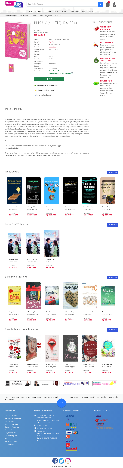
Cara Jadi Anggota (11, 415)
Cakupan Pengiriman (12, 427)
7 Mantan (68, 364)
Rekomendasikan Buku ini (45, 90)
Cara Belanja (9, 421)
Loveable (52, 47)
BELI (50, 79)
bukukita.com (66, 466)
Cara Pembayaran (11, 424)
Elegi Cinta (12, 312)
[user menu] (114, 4)
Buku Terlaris (25, 397)
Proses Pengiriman (11, 435)
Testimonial (110, 72)
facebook (55, 461)
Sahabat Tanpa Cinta (72, 312)
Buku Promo (9, 399)
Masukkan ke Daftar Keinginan (47, 85)
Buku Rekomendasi (51, 397)
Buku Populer (37, 397)
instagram (68, 461)
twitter (61, 461)
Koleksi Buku (113, 397)
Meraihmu (105, 312)
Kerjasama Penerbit (88, 397)
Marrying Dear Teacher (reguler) (38, 312)
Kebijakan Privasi (11, 441)
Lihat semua (113, 172)
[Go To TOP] (61, 403)
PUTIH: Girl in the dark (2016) (56, 364)
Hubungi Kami (10, 444)
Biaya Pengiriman (11, 433)
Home (7, 397)
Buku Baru (15, 397)
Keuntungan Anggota (13, 418)
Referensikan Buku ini (44, 95)
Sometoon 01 (88, 312)
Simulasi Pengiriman (12, 430)
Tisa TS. (51, 42)
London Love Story (15, 259)
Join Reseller (102, 397)
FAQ (6, 438)
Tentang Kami (74, 397)
